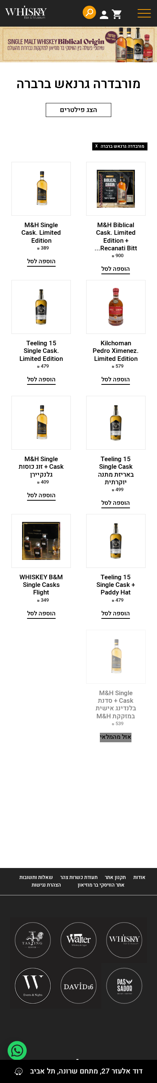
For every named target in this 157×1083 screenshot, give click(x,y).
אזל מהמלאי (115, 737)
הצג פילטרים (78, 110)
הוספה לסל (115, 269)
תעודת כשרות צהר (79, 877)
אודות (139, 877)
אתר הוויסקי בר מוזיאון (101, 885)
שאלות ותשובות (36, 877)
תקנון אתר (115, 877)
